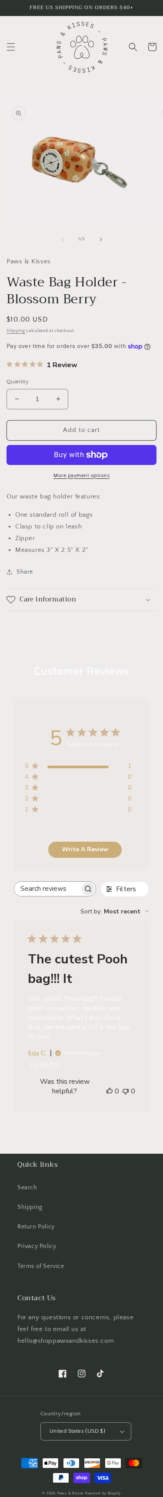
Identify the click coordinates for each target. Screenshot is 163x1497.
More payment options (81, 475)
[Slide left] (62, 239)
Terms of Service (40, 1266)
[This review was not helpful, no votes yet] (126, 1091)
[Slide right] (100, 239)
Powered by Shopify (103, 1493)
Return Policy (36, 1226)
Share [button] (25, 571)
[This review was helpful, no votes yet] (109, 1091)
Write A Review (85, 849)
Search (27, 1187)
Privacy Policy (36, 1246)
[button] (10, 46)
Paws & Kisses (70, 1493)
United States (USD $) (77, 1431)
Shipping (16, 331)
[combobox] (114, 911)
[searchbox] (47, 889)
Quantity (18, 381)
